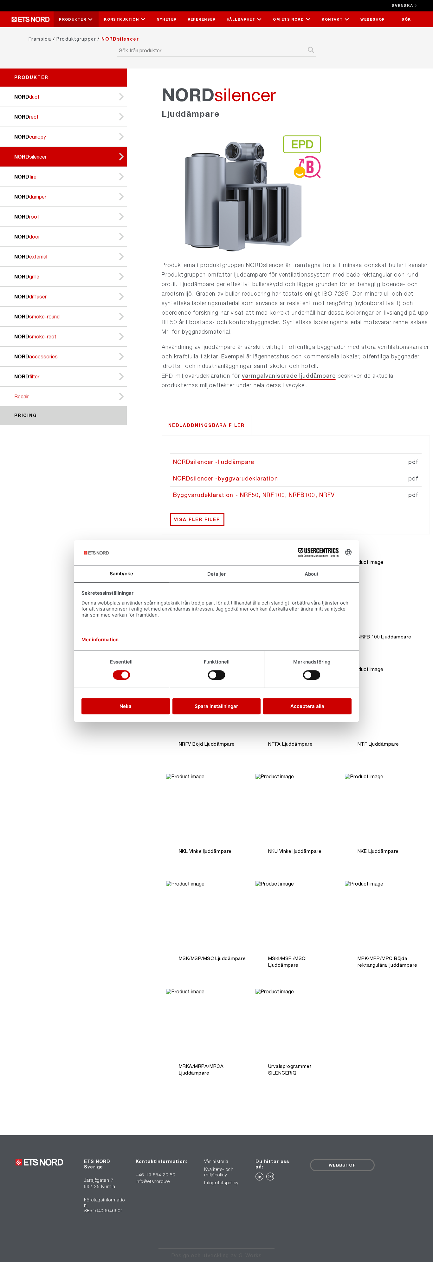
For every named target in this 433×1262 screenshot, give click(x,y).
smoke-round (37, 316)
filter (26, 376)
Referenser (202, 19)
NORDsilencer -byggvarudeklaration (225, 478)
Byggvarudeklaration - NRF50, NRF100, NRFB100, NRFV (254, 494)
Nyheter (167, 19)
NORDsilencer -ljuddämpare (213, 461)
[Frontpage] (32, 19)
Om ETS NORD (288, 19)
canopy (30, 137)
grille (26, 276)
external (30, 256)
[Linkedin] (260, 1178)
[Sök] (311, 50)
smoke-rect (35, 336)
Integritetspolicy (221, 1182)
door (27, 236)
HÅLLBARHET (241, 19)
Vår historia (216, 1161)
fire (25, 176)
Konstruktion (121, 19)
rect (26, 117)
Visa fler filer (197, 519)
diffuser (30, 296)
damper (30, 196)
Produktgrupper (76, 39)
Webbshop (372, 19)
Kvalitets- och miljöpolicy (219, 1172)
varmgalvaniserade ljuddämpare (288, 375)
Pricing (25, 415)
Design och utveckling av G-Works (216, 1255)
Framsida (40, 39)
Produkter (72, 19)
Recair (21, 396)
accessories (36, 356)
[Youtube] (271, 1178)
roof (26, 216)
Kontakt (332, 19)
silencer (30, 157)
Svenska (402, 5)
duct (26, 97)
